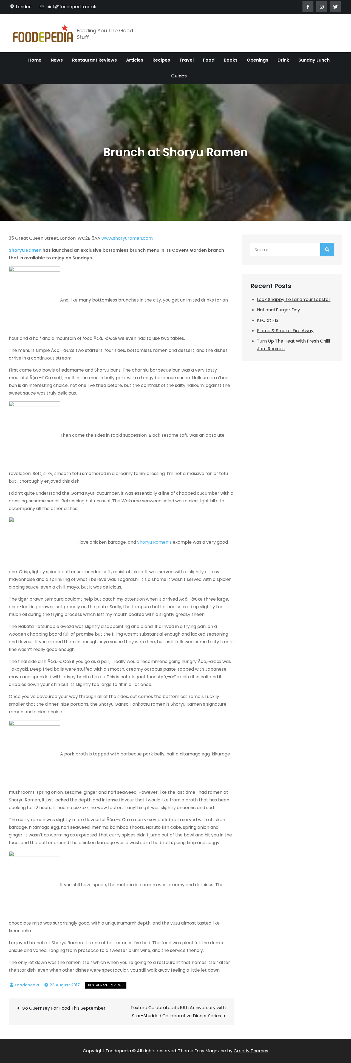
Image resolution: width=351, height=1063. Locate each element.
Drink (283, 60)
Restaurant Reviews (94, 60)
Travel (186, 60)
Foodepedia (27, 985)
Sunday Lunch (314, 60)
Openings (257, 60)
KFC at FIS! (268, 320)
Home (34, 60)
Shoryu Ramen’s (155, 542)
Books (230, 60)
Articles (134, 60)
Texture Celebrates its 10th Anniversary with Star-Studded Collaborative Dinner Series (178, 1011)
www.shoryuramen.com (127, 238)
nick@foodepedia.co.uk (71, 7)
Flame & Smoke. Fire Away (285, 331)
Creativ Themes (251, 1051)
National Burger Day (278, 310)
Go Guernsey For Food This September (64, 1008)
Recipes (161, 60)
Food (208, 60)
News (57, 60)
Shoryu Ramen (25, 250)
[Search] (327, 249)
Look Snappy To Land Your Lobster (293, 299)
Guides (179, 76)
